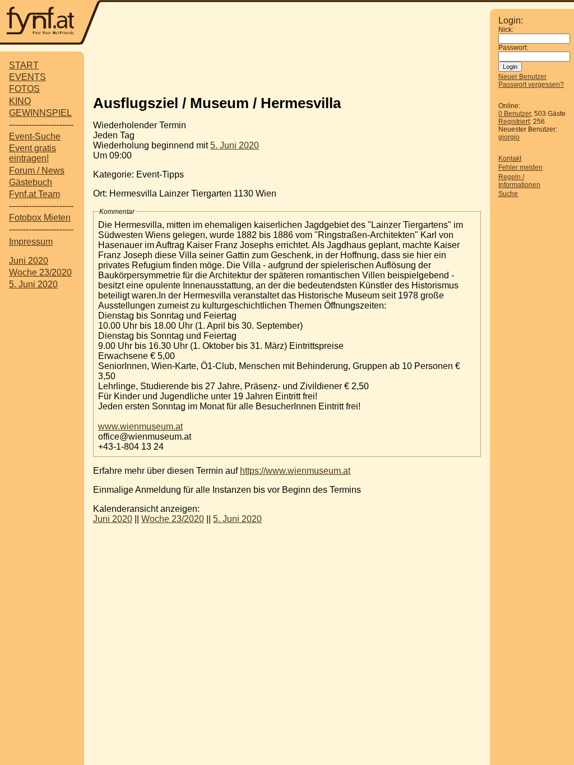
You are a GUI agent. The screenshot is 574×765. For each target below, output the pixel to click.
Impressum (31, 241)
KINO (20, 101)
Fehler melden (520, 167)
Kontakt (509, 158)
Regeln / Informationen (519, 181)
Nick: (505, 30)
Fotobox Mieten (40, 217)
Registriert (514, 121)
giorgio (509, 137)
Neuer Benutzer (522, 77)
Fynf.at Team (34, 194)
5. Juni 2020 (33, 284)
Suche (508, 194)
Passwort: (513, 48)
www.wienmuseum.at (140, 426)
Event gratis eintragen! (32, 153)
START (24, 65)
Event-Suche (35, 136)
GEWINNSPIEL (40, 113)
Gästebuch (30, 182)
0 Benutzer (514, 114)
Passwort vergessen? (531, 84)
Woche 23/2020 (40, 272)
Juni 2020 (28, 260)
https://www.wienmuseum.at (295, 470)
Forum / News (36, 170)
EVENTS (27, 77)
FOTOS (24, 89)
